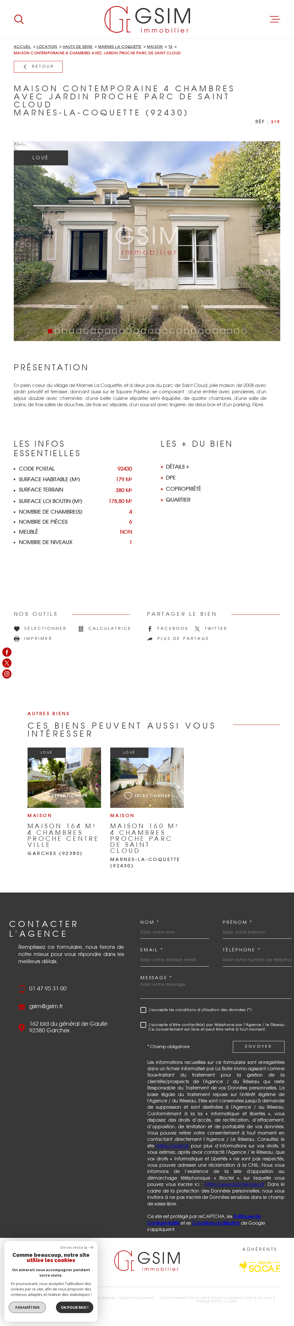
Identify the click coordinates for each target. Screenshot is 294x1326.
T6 (171, 47)
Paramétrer (27, 1307)
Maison (155, 47)
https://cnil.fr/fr (172, 1146)
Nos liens (264, 1298)
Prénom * (238, 922)
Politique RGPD (208, 1301)
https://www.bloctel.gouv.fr (234, 1184)
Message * (156, 978)
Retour (43, 67)
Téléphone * (241, 950)
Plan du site (198, 1298)
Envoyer (258, 1047)
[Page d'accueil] (147, 19)
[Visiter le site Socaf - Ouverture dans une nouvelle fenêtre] (259, 1266)
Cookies (230, 1301)
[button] (50, 331)
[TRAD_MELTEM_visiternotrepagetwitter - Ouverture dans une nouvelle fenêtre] (6, 663)
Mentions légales (225, 1298)
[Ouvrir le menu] (275, 19)
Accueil (22, 47)
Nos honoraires (172, 1298)
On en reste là (73, 1247)
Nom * (150, 922)
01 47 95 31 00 (48, 989)
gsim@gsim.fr (46, 1006)
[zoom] (147, 241)
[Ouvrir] (19, 19)
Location (47, 47)
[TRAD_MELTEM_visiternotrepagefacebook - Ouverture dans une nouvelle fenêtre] (6, 652)
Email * (151, 950)
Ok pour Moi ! (74, 1307)
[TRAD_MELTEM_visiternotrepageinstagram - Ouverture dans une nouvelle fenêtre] (6, 674)
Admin (248, 1298)
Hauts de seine (78, 47)
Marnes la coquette (120, 47)
